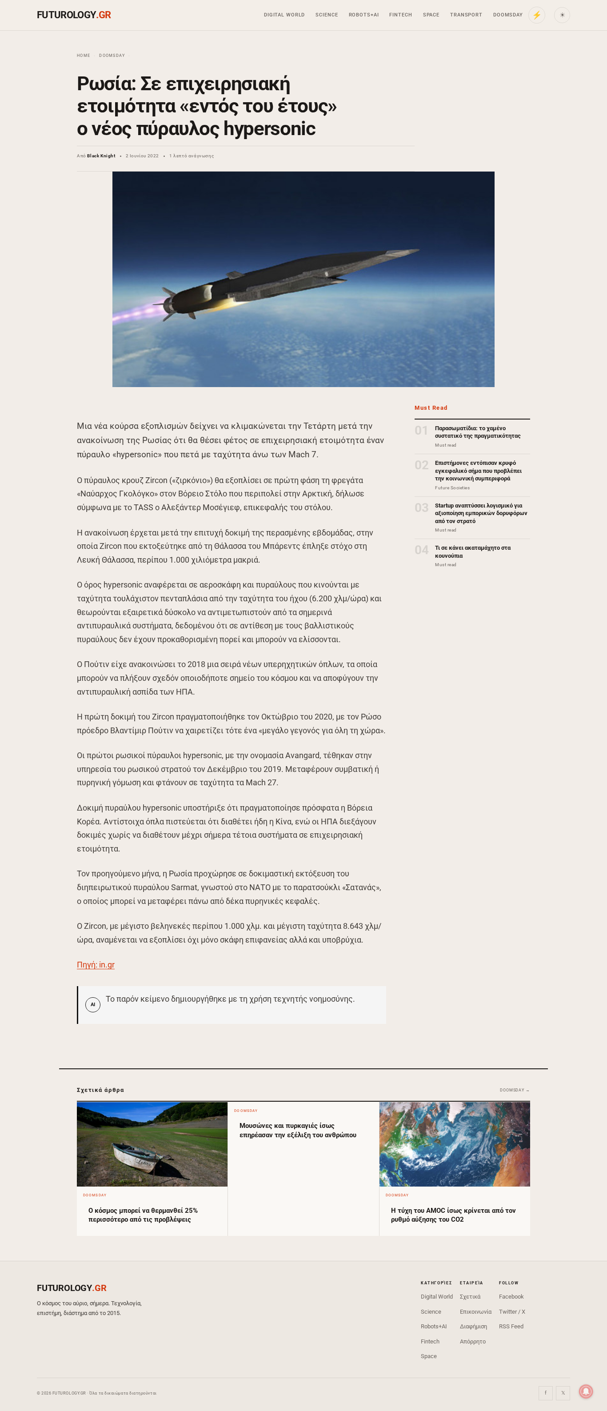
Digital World (284, 15)
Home (83, 55)
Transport (466, 15)
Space (431, 15)
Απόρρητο (473, 1341)
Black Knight (101, 155)
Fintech (400, 15)
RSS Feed (511, 1326)
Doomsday (508, 15)
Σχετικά (470, 1296)
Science (326, 15)
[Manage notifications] (586, 1391)
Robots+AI (364, 15)
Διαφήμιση (473, 1326)
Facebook (511, 1296)
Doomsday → (515, 1090)
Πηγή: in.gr (96, 964)
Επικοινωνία (475, 1311)
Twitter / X (512, 1311)
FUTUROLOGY (74, 14)
